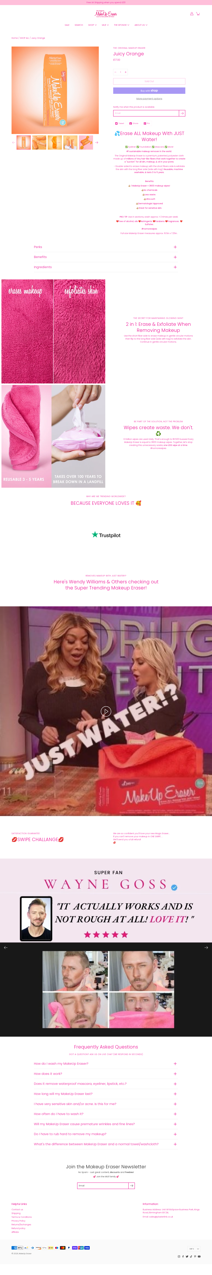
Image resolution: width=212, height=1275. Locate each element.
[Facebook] (183, 1256)
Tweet (121, 123)
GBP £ (192, 1249)
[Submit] (131, 1185)
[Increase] (125, 72)
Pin (148, 123)
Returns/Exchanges (21, 1224)
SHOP (91, 24)
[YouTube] (199, 1256)
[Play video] (106, 711)
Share (135, 123)
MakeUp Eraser (25, 1253)
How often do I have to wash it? (59, 1114)
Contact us (17, 1209)
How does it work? (48, 1073)
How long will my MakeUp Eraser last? (63, 1094)
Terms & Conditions (22, 1217)
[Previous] (6, 948)
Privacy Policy (18, 1220)
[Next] (96, 142)
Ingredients (43, 267)
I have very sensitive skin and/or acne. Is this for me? (75, 1104)
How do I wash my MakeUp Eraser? (61, 1063)
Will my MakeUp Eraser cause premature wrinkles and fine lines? (84, 1124)
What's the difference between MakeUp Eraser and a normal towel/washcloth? (96, 1144)
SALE (67, 24)
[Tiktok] (191, 1256)
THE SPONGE (120, 24)
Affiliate (15, 1232)
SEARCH (79, 24)
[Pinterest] (195, 1256)
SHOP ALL (24, 38)
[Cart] (198, 13)
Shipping (16, 1213)
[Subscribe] (182, 113)
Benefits (40, 257)
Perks (38, 247)
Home (15, 38)
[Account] (192, 13)
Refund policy (18, 1228)
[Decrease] (115, 72)
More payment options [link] (149, 98)
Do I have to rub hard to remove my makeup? (70, 1134)
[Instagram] (179, 1256)
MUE (104, 24)
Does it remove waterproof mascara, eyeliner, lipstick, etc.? (80, 1083)
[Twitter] (187, 1256)
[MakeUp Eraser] (106, 14)
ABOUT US (140, 24)
